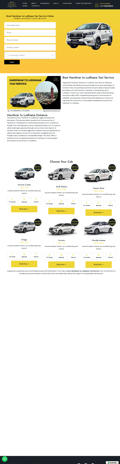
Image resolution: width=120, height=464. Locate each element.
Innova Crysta (24, 184)
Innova (61, 240)
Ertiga (24, 239)
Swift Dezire (61, 186)
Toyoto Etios (98, 188)
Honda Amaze (98, 240)
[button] (5, 459)
